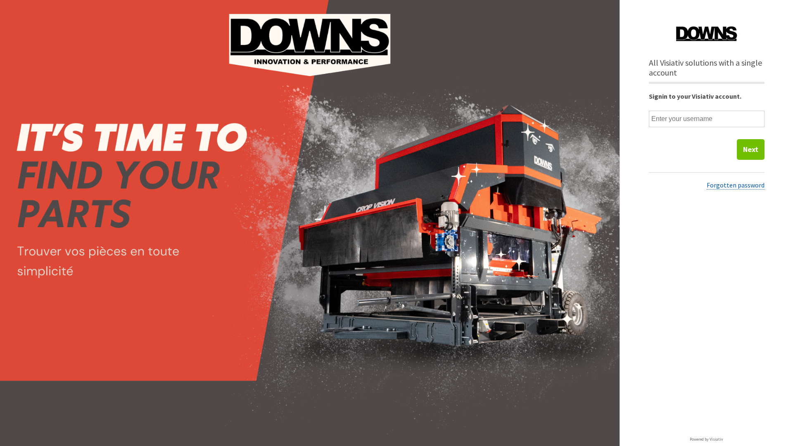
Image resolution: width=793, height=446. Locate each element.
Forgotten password (736, 185)
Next (750, 149)
